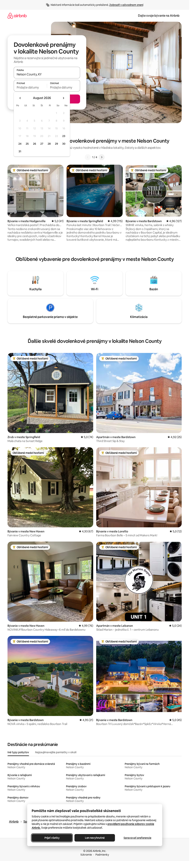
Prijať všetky (51, 837)
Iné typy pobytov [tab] (18, 752)
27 (41, 143)
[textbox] (30, 87)
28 (49, 143)
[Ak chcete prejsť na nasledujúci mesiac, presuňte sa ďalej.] (63, 98)
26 (34, 143)
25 (27, 143)
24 (19, 143)
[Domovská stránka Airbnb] (17, 16)
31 (20, 151)
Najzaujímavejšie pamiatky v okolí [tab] (55, 752)
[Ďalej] (102, 157)
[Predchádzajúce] (88, 157)
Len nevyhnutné (94, 837)
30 (63, 143)
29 (56, 143)
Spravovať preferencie (137, 837)
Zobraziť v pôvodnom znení (126, 5)
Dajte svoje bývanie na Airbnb (158, 16)
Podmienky (102, 854)
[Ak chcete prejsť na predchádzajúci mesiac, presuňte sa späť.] (20, 98)
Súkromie (86, 854)
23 (63, 136)
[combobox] (47, 74)
